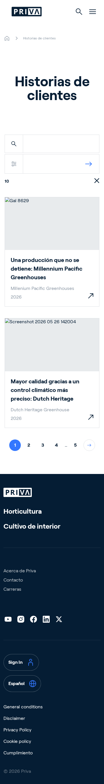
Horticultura (22, 511)
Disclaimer (14, 718)
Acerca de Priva (19, 570)
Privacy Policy (17, 729)
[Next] (89, 445)
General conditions (23, 706)
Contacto (13, 580)
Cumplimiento (18, 752)
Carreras (12, 589)
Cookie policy (17, 741)
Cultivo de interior (31, 526)
